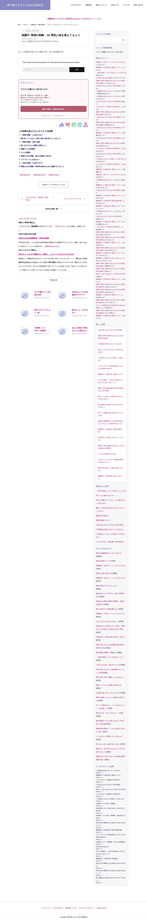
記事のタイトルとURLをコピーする (53, 184)
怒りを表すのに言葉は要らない (107, 609)
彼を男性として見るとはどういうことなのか (110, 439)
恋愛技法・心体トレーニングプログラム (110, 613)
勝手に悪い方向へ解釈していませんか (109, 677)
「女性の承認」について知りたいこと (109, 657)
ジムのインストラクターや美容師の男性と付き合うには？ (110, 461)
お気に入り (115, 5)
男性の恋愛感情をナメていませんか (109, 553)
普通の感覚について (103, 520)
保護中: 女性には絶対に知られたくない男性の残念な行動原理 (111, 447)
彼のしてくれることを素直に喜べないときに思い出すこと (110, 398)
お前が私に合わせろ (102, 846)
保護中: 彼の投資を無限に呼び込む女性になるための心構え (111, 389)
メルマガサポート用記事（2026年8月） (108, 106)
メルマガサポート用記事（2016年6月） (108, 794)
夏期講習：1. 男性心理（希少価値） (107, 858)
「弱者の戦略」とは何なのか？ (32, 135)
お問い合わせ (138, 5)
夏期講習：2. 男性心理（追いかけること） (109, 258)
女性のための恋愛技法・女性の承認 (33, 238)
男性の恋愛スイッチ (103, 561)
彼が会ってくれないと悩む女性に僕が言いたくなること (41, 138)
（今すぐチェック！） (52, 246)
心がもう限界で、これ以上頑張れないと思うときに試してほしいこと (110, 381)
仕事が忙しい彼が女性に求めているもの (110, 637)
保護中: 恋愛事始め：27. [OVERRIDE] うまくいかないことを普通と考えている (111, 422)
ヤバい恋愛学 (25, 152)
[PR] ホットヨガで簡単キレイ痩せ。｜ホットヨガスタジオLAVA (46, 254)
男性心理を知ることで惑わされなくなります (110, 469)
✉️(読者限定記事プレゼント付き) (73, 19)
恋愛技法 (88, 5)
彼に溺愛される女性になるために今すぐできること (110, 406)
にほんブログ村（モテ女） (28, 218)
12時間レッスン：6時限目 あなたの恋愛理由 (110, 842)
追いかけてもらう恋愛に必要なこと (33, 145)
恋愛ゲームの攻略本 (28, 149)
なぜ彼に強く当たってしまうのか (108, 693)
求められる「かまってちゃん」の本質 (109, 713)
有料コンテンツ (101, 5)
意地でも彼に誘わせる (104, 573)
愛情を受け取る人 (102, 516)
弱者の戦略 (35, 31)
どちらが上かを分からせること (107, 621)
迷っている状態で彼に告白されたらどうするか (110, 414)
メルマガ (126, 5)
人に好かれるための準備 (103, 78)
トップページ (45, 908)
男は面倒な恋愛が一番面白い (106, 652)
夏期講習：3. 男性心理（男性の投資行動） (109, 200)
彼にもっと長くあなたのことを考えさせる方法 (110, 274)
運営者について (71, 908)
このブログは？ (75, 5)
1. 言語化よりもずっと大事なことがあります (110, 159)
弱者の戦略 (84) (25, 175)
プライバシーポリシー (87, 908)
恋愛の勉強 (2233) (39, 175)
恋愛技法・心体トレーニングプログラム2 (111, 565)
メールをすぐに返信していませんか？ (109, 736)
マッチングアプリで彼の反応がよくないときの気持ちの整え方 (110, 367)
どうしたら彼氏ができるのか (107, 454)
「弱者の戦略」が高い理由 (30, 142)
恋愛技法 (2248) (54, 175)
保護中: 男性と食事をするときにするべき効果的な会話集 (111, 337)
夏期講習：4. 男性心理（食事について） (108, 67)
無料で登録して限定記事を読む (53, 109)
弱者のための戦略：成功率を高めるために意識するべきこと (42, 166)
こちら (120, 52)
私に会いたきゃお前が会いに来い (108, 744)
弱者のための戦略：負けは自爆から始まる (36, 156)
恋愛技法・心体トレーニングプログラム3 (109, 62)
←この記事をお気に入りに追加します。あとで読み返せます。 (42, 52)
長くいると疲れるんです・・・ (107, 495)
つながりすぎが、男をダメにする (108, 665)
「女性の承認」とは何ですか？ (32, 163)
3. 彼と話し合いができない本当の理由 (108, 86)
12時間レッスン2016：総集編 (105, 803)
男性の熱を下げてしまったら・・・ (109, 586)
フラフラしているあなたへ (30, 159)
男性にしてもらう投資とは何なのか (109, 685)
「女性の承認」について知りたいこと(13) (109, 72)
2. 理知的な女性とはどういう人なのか (108, 91)
